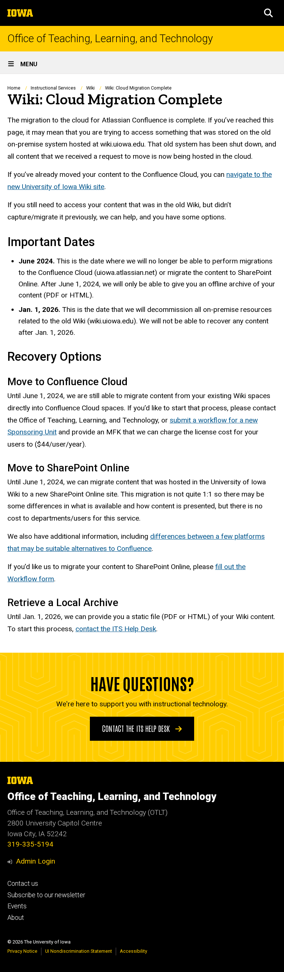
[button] (268, 13)
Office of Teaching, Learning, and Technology (110, 38)
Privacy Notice (22, 951)
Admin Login (35, 861)
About (15, 917)
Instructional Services (53, 88)
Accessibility (133, 951)
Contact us (22, 883)
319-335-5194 (30, 844)
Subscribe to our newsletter (46, 895)
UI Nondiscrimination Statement (78, 951)
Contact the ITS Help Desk (137, 728)
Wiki (90, 88)
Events (17, 906)
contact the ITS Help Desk (115, 629)
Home (13, 88)
